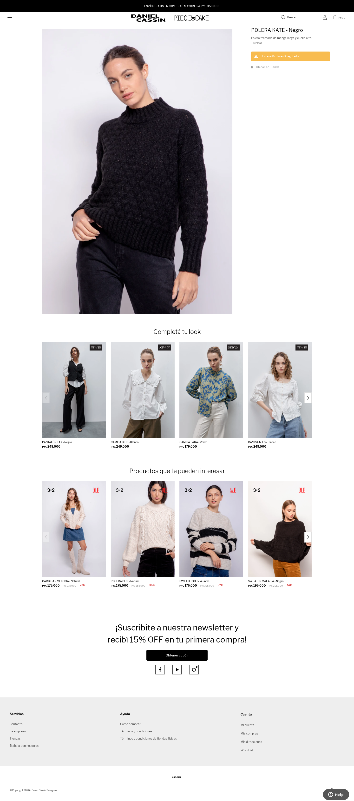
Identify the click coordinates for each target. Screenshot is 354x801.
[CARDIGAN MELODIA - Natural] (74, 529)
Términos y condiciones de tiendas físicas (148, 738)
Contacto (16, 724)
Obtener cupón (177, 655)
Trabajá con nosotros (24, 746)
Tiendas (15, 738)
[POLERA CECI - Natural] (143, 529)
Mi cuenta (247, 725)
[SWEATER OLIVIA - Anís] (211, 529)
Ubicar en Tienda (267, 67)
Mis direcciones (251, 742)
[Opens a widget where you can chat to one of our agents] (336, 795)
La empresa (18, 731)
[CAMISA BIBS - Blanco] (143, 390)
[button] (299, 18)
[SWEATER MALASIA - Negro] (280, 529)
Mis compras (249, 733)
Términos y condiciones (136, 731)
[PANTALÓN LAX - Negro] (74, 390)
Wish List (247, 750)
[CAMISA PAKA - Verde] (211, 390)
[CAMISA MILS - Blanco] (280, 390)
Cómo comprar (130, 724)
